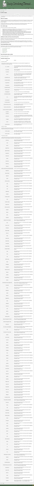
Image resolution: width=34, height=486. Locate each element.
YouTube (22, 480)
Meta (22, 300)
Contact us (18, 485)
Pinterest (22, 347)
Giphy (22, 235)
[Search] (33, 8)
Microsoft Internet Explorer (6, 48)
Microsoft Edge (5, 49)
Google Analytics (23, 248)
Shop (13, 8)
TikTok (22, 404)
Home (2, 8)
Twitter (22, 425)
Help (29, 485)
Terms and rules (22, 485)
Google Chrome (5, 50)
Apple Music (23, 147)
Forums (5, 8)
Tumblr (22, 417)
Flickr (22, 222)
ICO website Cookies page (4, 56)
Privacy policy (26, 485)
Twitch (22, 422)
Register (6, 9)
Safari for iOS (4, 52)
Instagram (22, 266)
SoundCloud (23, 368)
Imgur (22, 261)
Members (9, 8)
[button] (6, 8)
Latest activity (2, 9)
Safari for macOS (5, 51)
